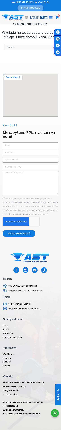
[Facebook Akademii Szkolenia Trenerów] (58, 32)
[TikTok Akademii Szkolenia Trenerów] (58, 45)
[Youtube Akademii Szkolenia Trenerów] (58, 52)
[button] (51, 17)
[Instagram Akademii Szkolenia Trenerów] (58, 39)
